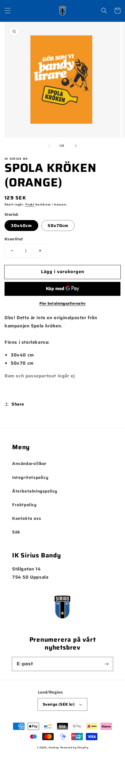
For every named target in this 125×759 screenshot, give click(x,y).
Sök (16, 532)
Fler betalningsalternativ (62, 303)
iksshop (54, 748)
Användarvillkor (29, 463)
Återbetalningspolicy (34, 491)
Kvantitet (14, 239)
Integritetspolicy (30, 477)
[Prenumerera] (106, 663)
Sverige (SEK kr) (59, 704)
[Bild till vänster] (49, 145)
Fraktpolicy (24, 504)
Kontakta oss (26, 518)
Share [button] (18, 404)
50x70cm (58, 225)
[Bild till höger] (76, 145)
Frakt (30, 204)
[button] (7, 10)
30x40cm (21, 225)
